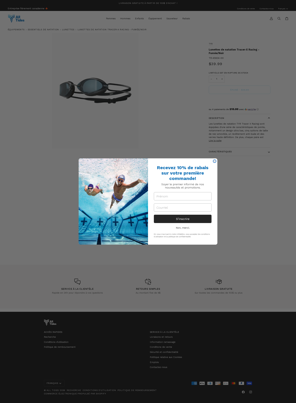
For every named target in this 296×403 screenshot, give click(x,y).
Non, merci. (183, 227)
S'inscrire (182, 219)
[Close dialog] (214, 161)
